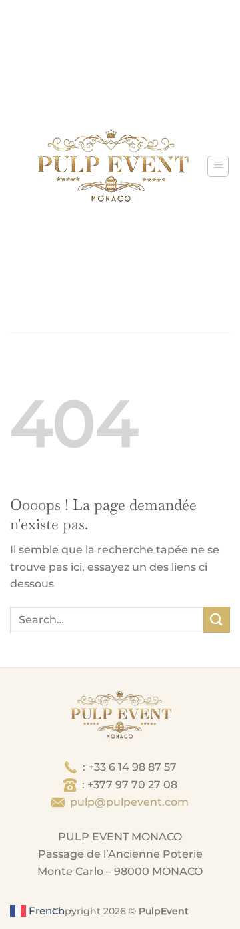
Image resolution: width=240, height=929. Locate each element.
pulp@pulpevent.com (129, 802)
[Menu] (218, 166)
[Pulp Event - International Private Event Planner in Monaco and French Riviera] (112, 166)
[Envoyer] (216, 620)
